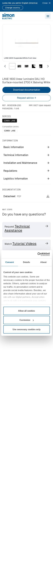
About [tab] (43, 262)
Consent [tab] (9, 262)
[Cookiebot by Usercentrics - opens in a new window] (38, 254)
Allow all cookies (26, 310)
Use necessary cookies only (26, 329)
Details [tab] (26, 262)
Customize (25, 320)
